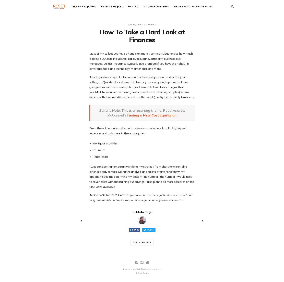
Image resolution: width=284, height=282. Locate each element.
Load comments (142, 242)
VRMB (138, 269)
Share (135, 230)
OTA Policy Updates (84, 6)
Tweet (150, 230)
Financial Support (112, 6)
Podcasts (133, 6)
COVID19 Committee (156, 6)
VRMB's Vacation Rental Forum (193, 6)
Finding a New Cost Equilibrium (152, 115)
